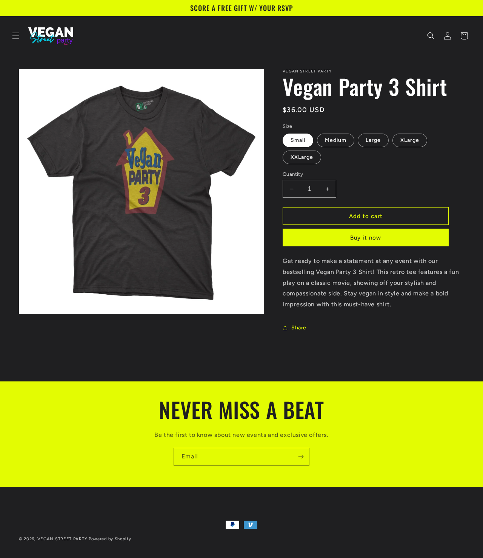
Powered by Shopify (110, 538)
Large (373, 140)
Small (298, 140)
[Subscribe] (300, 457)
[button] (16, 36)
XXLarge (302, 157)
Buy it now (365, 237)
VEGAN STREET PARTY (62, 538)
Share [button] (298, 327)
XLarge (409, 140)
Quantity (293, 174)
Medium (335, 140)
